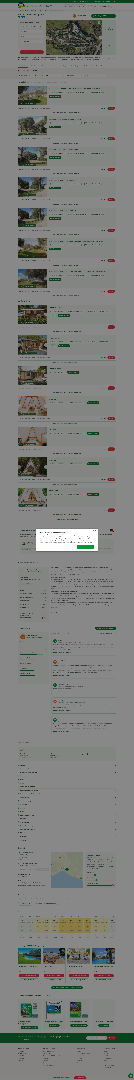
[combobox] (93, 531)
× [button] (95, 530)
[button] (46, 547)
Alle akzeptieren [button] (85, 547)
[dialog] (67, 540)
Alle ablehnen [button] (68, 547)
